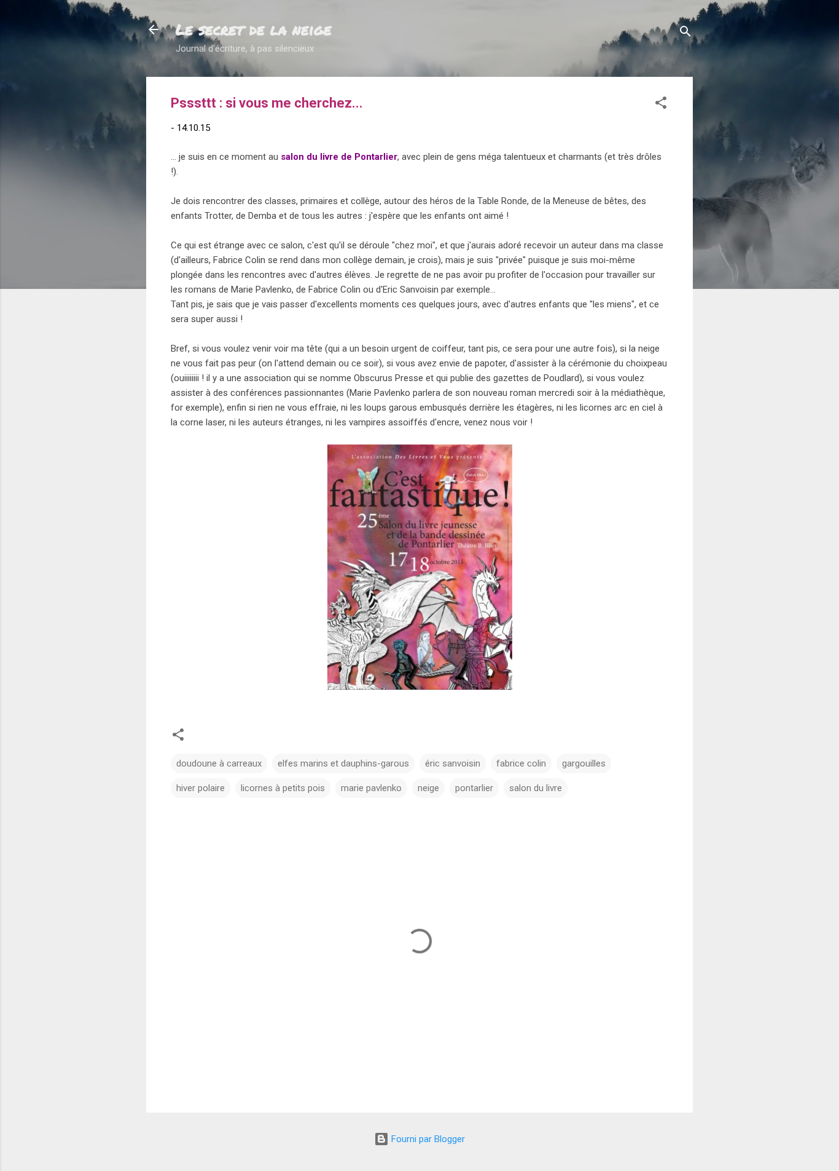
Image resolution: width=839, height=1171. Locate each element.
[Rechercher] (685, 33)
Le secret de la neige (254, 29)
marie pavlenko (371, 788)
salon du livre (535, 788)
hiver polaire (200, 788)
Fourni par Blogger (427, 1139)
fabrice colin (521, 763)
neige (428, 788)
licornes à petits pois (283, 788)
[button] (661, 104)
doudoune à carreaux (219, 763)
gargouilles (584, 763)
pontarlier (474, 788)
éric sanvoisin (452, 763)
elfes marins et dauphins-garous (343, 763)
